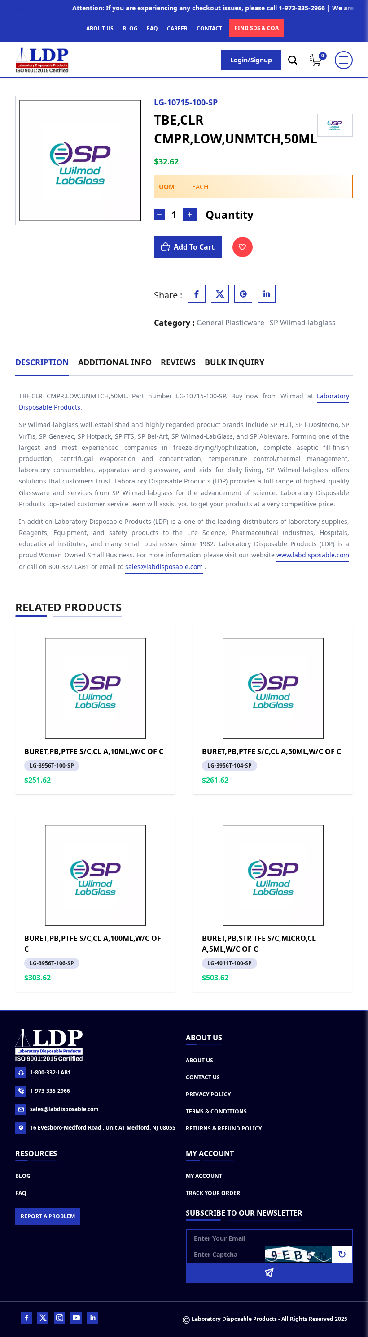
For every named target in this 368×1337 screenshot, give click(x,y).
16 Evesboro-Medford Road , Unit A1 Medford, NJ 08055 (102, 1127)
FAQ (152, 28)
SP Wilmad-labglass (303, 323)
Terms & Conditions (216, 1111)
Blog (23, 1176)
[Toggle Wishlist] (242, 247)
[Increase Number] (190, 214)
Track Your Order (213, 1193)
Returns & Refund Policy (224, 1128)
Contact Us (203, 1077)
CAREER (177, 28)
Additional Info (115, 362)
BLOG (130, 28)
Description (42, 362)
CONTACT (209, 28)
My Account (204, 1176)
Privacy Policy (208, 1094)
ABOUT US (100, 28)
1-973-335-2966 (50, 1091)
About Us (199, 1060)
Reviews (178, 362)
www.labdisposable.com (312, 555)
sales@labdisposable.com (164, 566)
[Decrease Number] (159, 214)
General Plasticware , (232, 323)
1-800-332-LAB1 (50, 1072)
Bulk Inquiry (234, 362)
